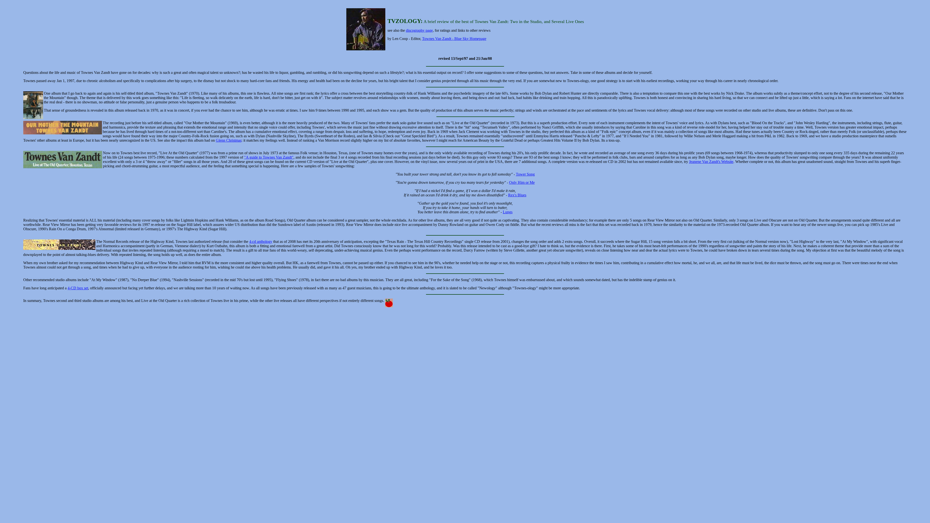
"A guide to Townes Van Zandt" (269, 157)
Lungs (507, 212)
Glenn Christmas (228, 140)
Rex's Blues (517, 195)
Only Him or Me (522, 182)
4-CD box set (78, 288)
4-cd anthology (260, 241)
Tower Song (525, 174)
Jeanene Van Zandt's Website (711, 162)
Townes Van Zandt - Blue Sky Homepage (454, 39)
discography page (419, 30)
